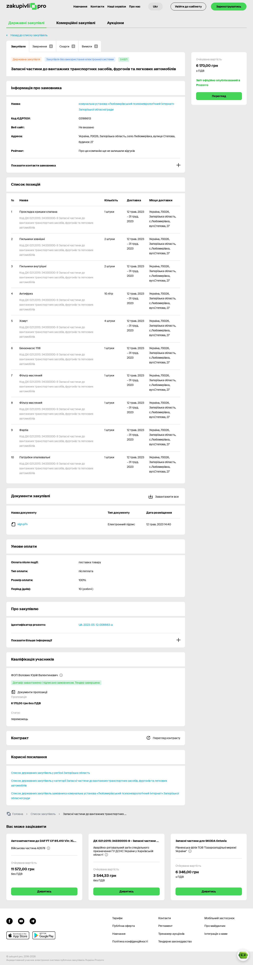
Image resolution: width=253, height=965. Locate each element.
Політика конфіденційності (130, 941)
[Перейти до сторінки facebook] (9, 921)
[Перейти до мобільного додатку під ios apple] (17, 935)
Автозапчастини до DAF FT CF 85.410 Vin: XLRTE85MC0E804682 (44, 841)
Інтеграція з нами (216, 934)
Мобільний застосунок (219, 918)
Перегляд (219, 96)
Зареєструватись (228, 6)
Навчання (80, 6)
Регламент (165, 926)
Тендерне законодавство (175, 941)
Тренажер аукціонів (171, 934)
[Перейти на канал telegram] (33, 921)
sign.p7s (22, 524)
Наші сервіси (116, 6)
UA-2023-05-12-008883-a (96, 625)
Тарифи (117, 918)
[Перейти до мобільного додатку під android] (43, 935)
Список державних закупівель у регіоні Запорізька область (50, 773)
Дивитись (44, 891)
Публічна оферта (123, 926)
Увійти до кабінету (188, 6)
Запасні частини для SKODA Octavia (201, 841)
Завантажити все (167, 496)
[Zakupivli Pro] (26, 6)
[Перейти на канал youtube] (21, 921)
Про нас (134, 6)
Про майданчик (215, 926)
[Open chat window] (243, 955)
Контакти (97, 6)
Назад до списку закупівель (28, 35)
